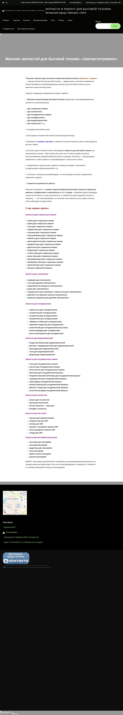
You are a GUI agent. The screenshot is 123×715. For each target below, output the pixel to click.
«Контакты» (76, 156)
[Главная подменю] (9, 20)
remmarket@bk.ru (75, 2)
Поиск (98, 22)
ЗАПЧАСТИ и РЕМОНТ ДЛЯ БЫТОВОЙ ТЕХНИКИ (78, 9)
